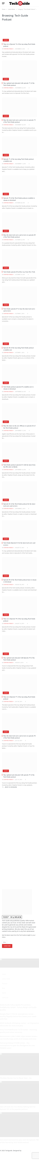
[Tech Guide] (19, 3)
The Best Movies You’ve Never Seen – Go (16, 1078)
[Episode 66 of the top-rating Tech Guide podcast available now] (19, 335)
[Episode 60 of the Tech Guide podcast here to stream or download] (19, 567)
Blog (3, 988)
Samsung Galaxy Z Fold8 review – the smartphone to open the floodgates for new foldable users (17, 1045)
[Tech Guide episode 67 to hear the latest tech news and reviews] (19, 296)
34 (14, 787)
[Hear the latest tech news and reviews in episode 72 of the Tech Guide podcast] (19, 107)
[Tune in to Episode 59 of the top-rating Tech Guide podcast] (19, 606)
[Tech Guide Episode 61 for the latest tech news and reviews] (19, 530)
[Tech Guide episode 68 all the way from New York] (19, 259)
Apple (4, 993)
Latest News (6, 979)
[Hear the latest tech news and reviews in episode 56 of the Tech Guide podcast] (19, 723)
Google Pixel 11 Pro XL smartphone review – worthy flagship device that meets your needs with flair (18, 1016)
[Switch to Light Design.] (33, 3)
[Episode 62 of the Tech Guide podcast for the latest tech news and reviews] (19, 491)
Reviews (4, 983)
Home (4, 974)
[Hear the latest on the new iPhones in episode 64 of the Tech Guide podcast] (19, 413)
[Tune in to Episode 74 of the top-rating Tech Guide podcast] (19, 31)
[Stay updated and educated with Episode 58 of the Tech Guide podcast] (19, 645)
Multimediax (26, 1151)
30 (6, 787)
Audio (6, 40)
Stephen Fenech (8, 49)
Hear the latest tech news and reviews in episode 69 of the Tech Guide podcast (19, 236)
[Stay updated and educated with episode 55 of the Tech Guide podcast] (19, 762)
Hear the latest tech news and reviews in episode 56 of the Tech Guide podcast (19, 737)
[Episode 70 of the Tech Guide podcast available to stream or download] (19, 185)
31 (8, 787)
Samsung (5, 997)
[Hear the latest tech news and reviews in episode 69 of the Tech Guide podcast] (19, 222)
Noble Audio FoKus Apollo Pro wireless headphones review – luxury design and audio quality (18, 1007)
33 (12, 787)
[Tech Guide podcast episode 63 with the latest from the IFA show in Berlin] (19, 452)
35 (16, 787)
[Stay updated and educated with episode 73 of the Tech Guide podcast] (19, 70)
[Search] (36, 3)
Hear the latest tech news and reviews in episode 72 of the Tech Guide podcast (19, 121)
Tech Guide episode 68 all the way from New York (19, 272)
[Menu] (3, 3)
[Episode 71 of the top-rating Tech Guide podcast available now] (19, 146)
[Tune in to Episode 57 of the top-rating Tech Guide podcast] (19, 684)
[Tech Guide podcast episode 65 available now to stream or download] (19, 374)
